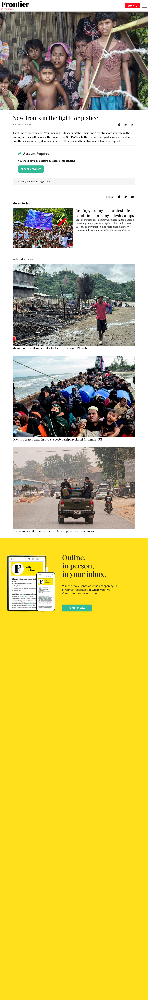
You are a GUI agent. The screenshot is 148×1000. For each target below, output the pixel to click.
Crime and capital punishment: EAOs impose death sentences (53, 531)
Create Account (31, 169)
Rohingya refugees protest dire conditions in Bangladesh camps (104, 213)
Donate (132, 5)
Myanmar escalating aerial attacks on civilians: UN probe (50, 348)
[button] (119, 124)
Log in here (44, 181)
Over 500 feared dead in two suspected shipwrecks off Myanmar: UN (57, 439)
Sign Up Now (77, 608)
